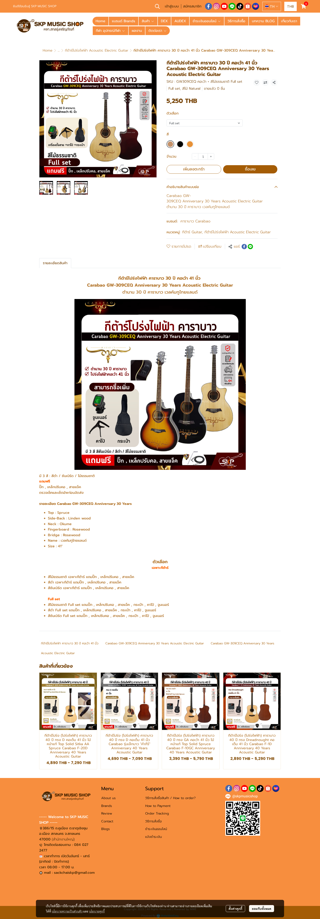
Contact (107, 821)
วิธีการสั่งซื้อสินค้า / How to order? (170, 798)
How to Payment (157, 805)
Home (47, 50)
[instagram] (216, 6)
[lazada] (255, 6)
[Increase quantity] (211, 156)
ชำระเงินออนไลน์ (156, 829)
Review (106, 813)
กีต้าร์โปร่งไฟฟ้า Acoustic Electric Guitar (96, 50)
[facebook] (208, 6)
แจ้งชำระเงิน (153, 836)
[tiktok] (239, 6)
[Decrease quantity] (195, 156)
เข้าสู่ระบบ (172, 6)
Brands (106, 805)
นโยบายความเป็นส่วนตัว (67, 911)
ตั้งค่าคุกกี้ (235, 909)
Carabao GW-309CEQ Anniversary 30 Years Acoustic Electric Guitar (154, 643)
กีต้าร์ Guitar (192, 232)
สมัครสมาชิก (192, 6)
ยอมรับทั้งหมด (261, 909)
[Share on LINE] (250, 246)
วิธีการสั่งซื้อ (153, 821)
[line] (232, 6)
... (59, 50)
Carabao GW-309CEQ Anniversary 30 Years (242, 643)
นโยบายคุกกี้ (97, 911)
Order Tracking (157, 813)
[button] (157, 6)
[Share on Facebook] (244, 246)
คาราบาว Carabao (195, 221)
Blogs (105, 829)
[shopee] (247, 6)
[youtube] (224, 6)
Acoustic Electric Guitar (58, 653)
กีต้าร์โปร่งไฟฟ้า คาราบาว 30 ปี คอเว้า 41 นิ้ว (69, 643)
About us (108, 798)
